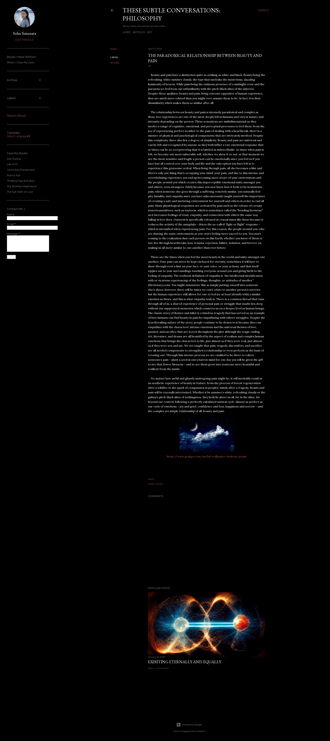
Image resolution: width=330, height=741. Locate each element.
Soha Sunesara (24, 33)
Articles (139, 32)
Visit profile (24, 39)
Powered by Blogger (192, 724)
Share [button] (113, 48)
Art (149, 32)
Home (127, 32)
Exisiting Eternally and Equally (184, 661)
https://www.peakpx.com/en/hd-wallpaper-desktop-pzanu (206, 456)
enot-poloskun (198, 731)
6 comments (162, 668)
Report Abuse (16, 115)
